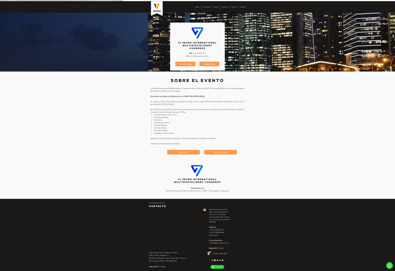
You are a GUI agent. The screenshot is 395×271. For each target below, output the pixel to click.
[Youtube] (222, 260)
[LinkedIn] (220, 260)
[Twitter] (217, 260)
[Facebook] (215, 260)
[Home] (389, 265)
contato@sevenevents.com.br (219, 243)
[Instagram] (212, 260)
